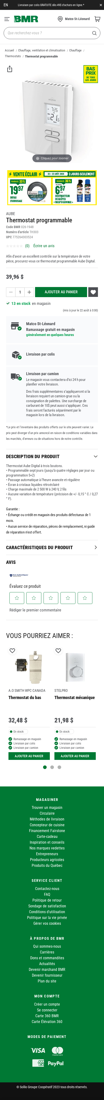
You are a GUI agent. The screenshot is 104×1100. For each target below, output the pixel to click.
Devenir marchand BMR (47, 969)
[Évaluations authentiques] (19, 575)
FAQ (47, 894)
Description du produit (32, 456)
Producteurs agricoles (47, 859)
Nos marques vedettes (47, 848)
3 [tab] (59, 767)
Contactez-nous (47, 888)
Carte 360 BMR (47, 1016)
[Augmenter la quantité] (29, 292)
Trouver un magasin (47, 807)
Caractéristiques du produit (39, 547)
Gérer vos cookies (47, 923)
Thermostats (13, 56)
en (6, 5)
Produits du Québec (47, 865)
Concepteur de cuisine (47, 825)
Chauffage (75, 50)
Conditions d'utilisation (47, 912)
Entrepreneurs (47, 854)
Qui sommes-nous (47, 946)
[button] (16, 598)
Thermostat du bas (24, 697)
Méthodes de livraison (47, 819)
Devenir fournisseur (47, 975)
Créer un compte (47, 1004)
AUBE (10, 213)
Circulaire (47, 813)
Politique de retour (47, 900)
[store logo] (26, 19)
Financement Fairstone (47, 830)
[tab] (52, 456)
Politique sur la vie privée (47, 917)
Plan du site (47, 981)
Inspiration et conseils (47, 842)
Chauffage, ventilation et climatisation (41, 50)
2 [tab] (52, 767)
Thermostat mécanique (74, 697)
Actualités (47, 963)
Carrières (47, 952)
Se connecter (47, 1010)
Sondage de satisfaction (47, 906)
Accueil (9, 50)
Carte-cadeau (47, 836)
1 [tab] (45, 767)
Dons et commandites (47, 958)
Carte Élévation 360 (47, 1021)
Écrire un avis (43, 246)
